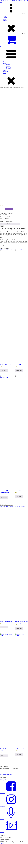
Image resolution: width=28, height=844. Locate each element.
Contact (5, 17)
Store (4, 62)
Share (2, 226)
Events (4, 70)
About (4, 16)
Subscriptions (5, 774)
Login (4, 19)
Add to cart (9, 209)
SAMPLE (8, 68)
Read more (4, 497)
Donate (4, 73)
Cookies (2, 843)
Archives (8, 66)
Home (1, 87)
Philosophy (2, 780)
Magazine (5, 63)
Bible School (6, 71)
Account (5, 20)
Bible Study (9, 87)
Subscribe (8, 67)
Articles (8, 64)
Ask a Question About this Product (10, 224)
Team (6, 780)
